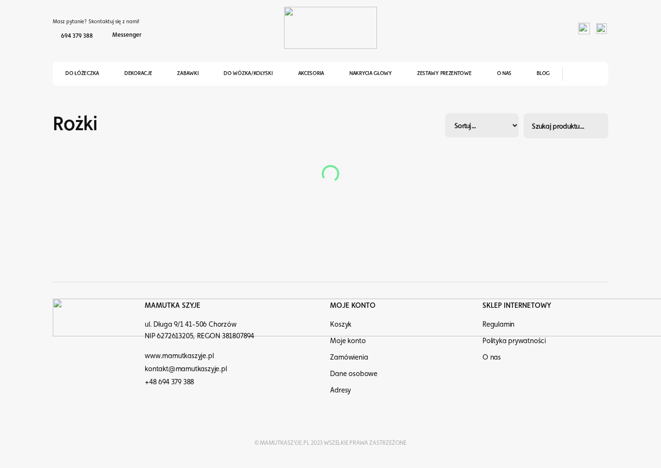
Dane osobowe (353, 373)
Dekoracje (138, 73)
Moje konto (347, 340)
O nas (504, 73)
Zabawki (187, 73)
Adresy (340, 390)
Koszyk (340, 324)
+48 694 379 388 (169, 381)
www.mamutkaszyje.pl (179, 355)
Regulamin (498, 324)
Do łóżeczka (82, 73)
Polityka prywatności (514, 340)
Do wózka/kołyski (248, 73)
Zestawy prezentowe (444, 73)
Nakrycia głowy (370, 73)
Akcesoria (311, 73)
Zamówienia (349, 357)
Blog (543, 73)
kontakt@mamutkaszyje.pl (185, 368)
